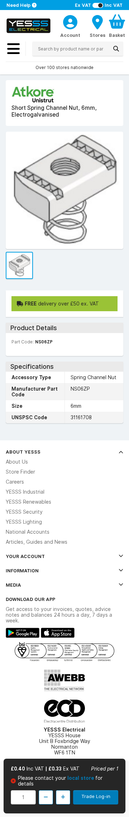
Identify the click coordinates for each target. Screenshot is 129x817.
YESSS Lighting (24, 522)
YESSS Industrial (25, 492)
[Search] (116, 48)
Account (70, 35)
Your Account (25, 556)
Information (22, 570)
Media (13, 585)
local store (81, 778)
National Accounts (27, 532)
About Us (17, 462)
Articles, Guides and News (36, 542)
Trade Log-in (95, 796)
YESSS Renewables (28, 502)
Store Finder (20, 472)
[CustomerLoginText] (70, 21)
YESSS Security (24, 512)
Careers (15, 482)
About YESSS (23, 452)
